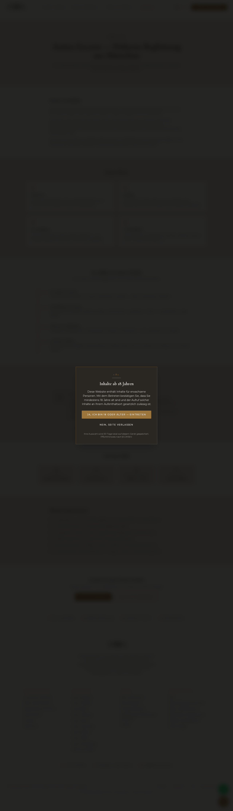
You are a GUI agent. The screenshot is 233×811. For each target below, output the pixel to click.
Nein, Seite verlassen (116, 424)
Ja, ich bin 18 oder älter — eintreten (116, 414)
